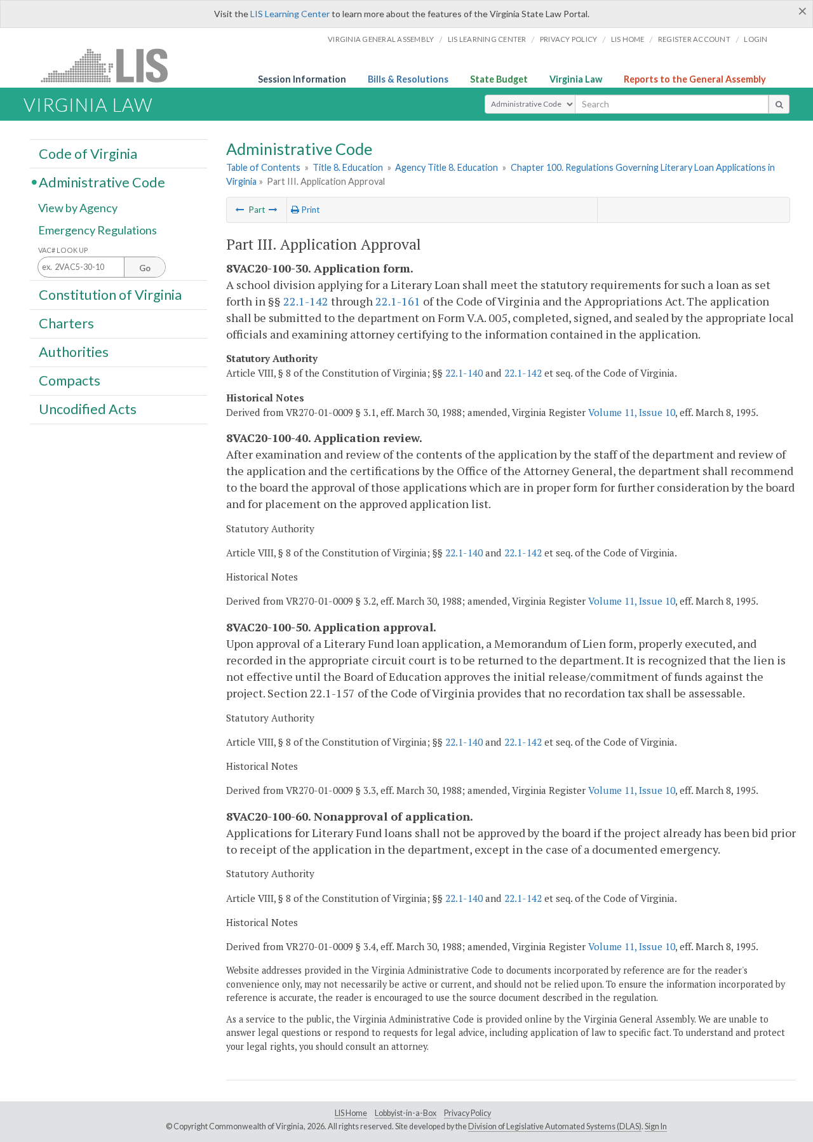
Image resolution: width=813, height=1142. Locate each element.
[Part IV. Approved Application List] (273, 210)
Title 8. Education (347, 167)
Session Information (302, 79)
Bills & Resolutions (408, 79)
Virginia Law (575, 79)
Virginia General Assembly (381, 39)
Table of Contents (263, 167)
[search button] (779, 104)
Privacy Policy (569, 39)
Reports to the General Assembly (695, 79)
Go (145, 268)
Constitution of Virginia (110, 294)
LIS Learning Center (290, 13)
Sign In (656, 1126)
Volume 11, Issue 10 (631, 412)
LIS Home (351, 1113)
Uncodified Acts (88, 409)
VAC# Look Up (63, 250)
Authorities (74, 352)
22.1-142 (305, 301)
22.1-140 (464, 372)
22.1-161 (397, 301)
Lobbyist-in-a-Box (405, 1113)
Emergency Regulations (97, 230)
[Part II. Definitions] (240, 210)
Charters (66, 323)
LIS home (628, 39)
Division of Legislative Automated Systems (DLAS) (555, 1126)
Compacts (69, 380)
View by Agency (78, 208)
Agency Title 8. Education (446, 167)
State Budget (499, 79)
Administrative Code (102, 181)
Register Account (694, 39)
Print (309, 210)
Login (755, 39)
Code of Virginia (88, 153)
